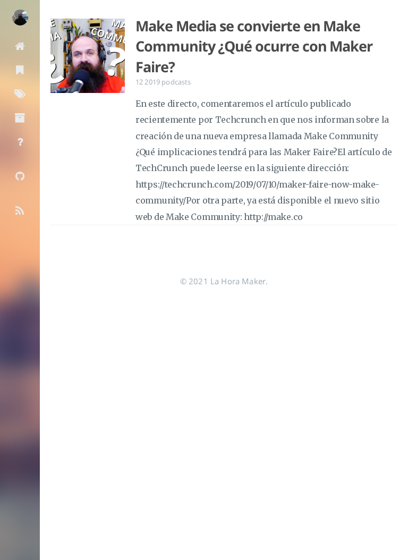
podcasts (176, 82)
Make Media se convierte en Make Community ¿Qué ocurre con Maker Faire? (253, 46)
